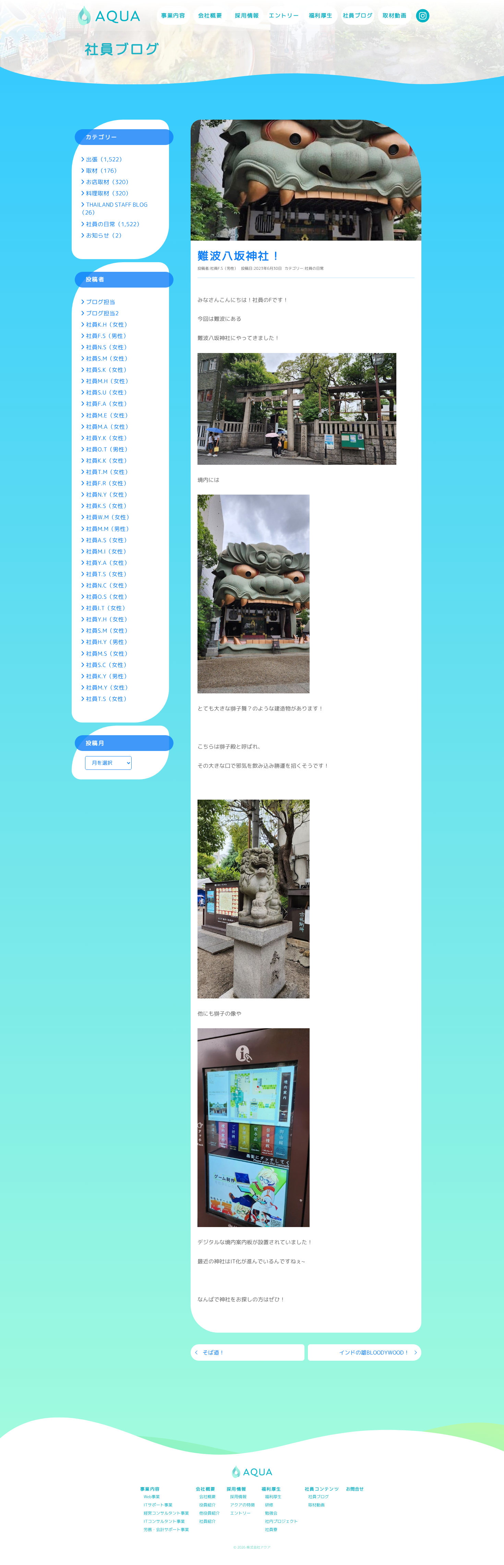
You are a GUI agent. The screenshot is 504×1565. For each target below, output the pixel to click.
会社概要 (207, 1497)
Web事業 (152, 1497)
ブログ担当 (100, 302)
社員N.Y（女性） (108, 494)
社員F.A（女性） (108, 404)
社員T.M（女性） (108, 472)
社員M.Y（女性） (108, 687)
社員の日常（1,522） (114, 224)
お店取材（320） (108, 182)
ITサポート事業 (158, 1505)
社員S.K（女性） (107, 370)
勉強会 (271, 1513)
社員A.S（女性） (108, 540)
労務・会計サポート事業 (166, 1530)
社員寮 (271, 1530)
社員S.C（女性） (107, 665)
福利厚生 (273, 1497)
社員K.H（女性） (108, 324)
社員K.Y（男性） (108, 676)
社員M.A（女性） (108, 426)
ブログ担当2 (102, 313)
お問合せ (355, 1489)
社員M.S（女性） (108, 653)
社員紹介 (207, 1521)
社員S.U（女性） (108, 392)
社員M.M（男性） (109, 529)
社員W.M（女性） (109, 517)
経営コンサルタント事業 (166, 1513)
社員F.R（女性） (107, 483)
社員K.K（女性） (108, 460)
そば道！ (214, 1352)
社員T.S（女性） (107, 574)
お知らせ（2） (105, 235)
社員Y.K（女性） (108, 438)
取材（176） (103, 170)
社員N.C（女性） (108, 585)
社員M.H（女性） (108, 381)
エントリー (284, 15)
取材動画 (395, 15)
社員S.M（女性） (108, 358)
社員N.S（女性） (108, 347)
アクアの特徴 (242, 1505)
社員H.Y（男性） (108, 642)
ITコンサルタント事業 (164, 1521)
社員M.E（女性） (108, 415)
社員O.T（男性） (108, 449)
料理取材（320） (108, 193)
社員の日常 (314, 268)
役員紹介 (207, 1505)
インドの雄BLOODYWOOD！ (374, 1352)
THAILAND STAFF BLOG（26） (113, 208)
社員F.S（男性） (224, 268)
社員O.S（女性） (108, 596)
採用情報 (238, 1497)
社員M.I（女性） (107, 551)
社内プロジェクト (281, 1521)
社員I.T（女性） (107, 608)
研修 (269, 1505)
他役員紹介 (209, 1513)
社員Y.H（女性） (108, 619)
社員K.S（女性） (107, 506)
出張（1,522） (105, 159)
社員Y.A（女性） (108, 563)
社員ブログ (358, 15)
